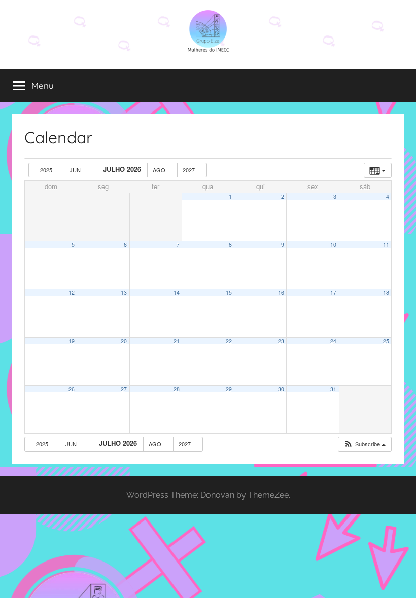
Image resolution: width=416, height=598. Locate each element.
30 (281, 389)
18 (386, 292)
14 (177, 292)
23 (281, 341)
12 (71, 292)
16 (281, 292)
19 (71, 341)
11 (386, 244)
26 (71, 389)
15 (229, 292)
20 (124, 341)
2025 (46, 170)
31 (333, 389)
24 (333, 341)
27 (124, 389)
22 (229, 341)
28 (177, 389)
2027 (189, 170)
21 (177, 341)
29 (229, 389)
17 (333, 292)
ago (160, 170)
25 (386, 341)
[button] (364, 444)
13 (124, 292)
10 (333, 244)
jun (75, 170)
